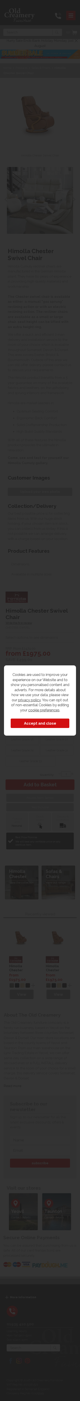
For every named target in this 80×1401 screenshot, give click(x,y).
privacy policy (29, 700)
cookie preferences (44, 710)
